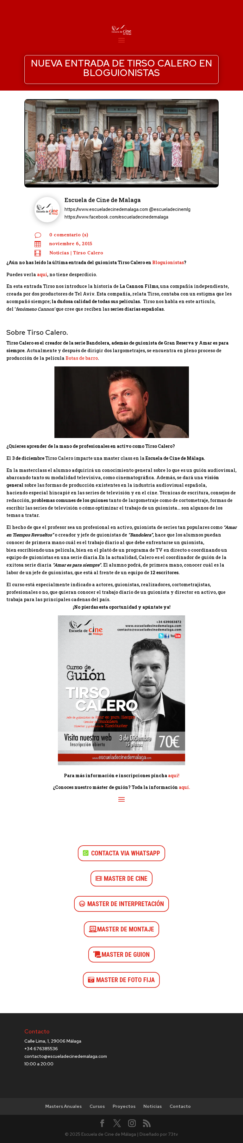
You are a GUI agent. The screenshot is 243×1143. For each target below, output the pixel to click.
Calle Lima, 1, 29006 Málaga (52, 1041)
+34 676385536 (41, 1048)
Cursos (97, 1106)
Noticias (59, 253)
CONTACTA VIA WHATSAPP (125, 853)
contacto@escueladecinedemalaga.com (65, 1056)
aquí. (184, 787)
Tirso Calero (88, 253)
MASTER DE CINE (125, 878)
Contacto (180, 1106)
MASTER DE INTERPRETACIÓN (125, 904)
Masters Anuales (63, 1106)
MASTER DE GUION (126, 954)
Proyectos (124, 1106)
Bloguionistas (168, 262)
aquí (42, 274)
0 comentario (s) (68, 235)
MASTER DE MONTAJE (125, 929)
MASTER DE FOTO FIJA (125, 980)
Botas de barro (81, 358)
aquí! (173, 775)
